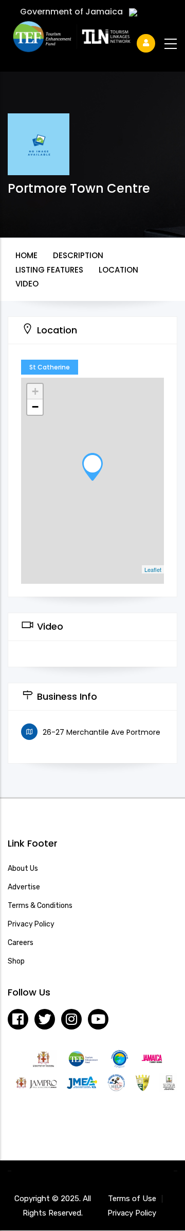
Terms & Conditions (40, 905)
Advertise (24, 887)
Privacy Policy (31, 924)
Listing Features (49, 269)
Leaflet (152, 569)
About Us (23, 868)
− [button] (35, 406)
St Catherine (49, 367)
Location (118, 269)
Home (26, 255)
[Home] (88, 39)
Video (27, 283)
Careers (20, 942)
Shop (16, 961)
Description (78, 255)
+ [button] (35, 391)
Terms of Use (132, 1198)
